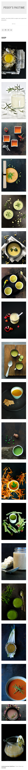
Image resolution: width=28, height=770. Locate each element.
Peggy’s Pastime (14, 7)
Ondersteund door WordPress (8, 766)
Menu (13, 23)
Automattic (3, 767)
